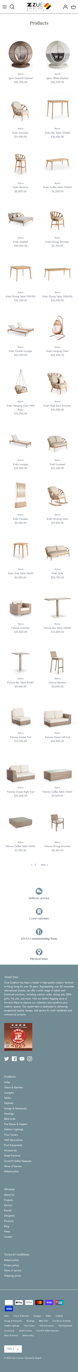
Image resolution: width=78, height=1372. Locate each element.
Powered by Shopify (33, 1358)
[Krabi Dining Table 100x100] (20, 272)
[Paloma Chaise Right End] (20, 768)
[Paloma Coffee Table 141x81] (57, 768)
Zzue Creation (18, 1358)
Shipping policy (12, 1276)
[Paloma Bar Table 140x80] (57, 604)
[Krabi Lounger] (20, 440)
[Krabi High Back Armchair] (57, 381)
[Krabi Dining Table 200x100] (57, 272)
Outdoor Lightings (13, 1129)
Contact (8, 1237)
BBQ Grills (9, 1119)
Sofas (7, 1082)
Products (9, 1221)
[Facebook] (14, 1058)
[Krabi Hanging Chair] (57, 327)
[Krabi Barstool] (20, 163)
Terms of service (12, 1270)
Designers (9, 1216)
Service (8, 1205)
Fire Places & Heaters (15, 1124)
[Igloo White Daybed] (57, 54)
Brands (7, 1210)
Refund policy (11, 1171)
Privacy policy (11, 1265)
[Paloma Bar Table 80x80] (20, 659)
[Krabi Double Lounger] (20, 327)
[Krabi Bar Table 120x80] (57, 109)
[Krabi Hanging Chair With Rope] (20, 381)
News (7, 1231)
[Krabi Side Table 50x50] (20, 549)
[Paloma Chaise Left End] (57, 713)
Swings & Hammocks (15, 1108)
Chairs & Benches (13, 1087)
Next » (44, 865)
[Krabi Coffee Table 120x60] (57, 163)
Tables (7, 1098)
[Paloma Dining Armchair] (57, 822)
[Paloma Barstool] (57, 659)
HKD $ (10, 1349)
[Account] (64, 6)
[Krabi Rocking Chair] (57, 495)
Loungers (9, 1093)
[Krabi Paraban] (20, 495)
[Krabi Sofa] (57, 549)
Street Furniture (12, 1155)
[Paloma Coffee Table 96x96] (20, 822)
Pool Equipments (13, 1145)
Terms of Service (13, 1166)
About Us (9, 1195)
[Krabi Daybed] (20, 218)
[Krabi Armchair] (20, 109)
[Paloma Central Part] (20, 713)
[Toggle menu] (4, 6)
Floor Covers (11, 1135)
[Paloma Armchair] (20, 604)
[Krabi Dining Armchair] (57, 218)
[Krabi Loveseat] (57, 440)
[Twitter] (6, 1058)
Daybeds (8, 1103)
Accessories (10, 1150)
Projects (8, 1200)
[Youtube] (22, 1058)
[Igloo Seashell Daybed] (20, 54)
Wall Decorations (13, 1140)
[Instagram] (29, 1058)
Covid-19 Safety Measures (17, 1161)
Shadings (9, 1114)
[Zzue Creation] (39, 6)
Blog (6, 1226)
